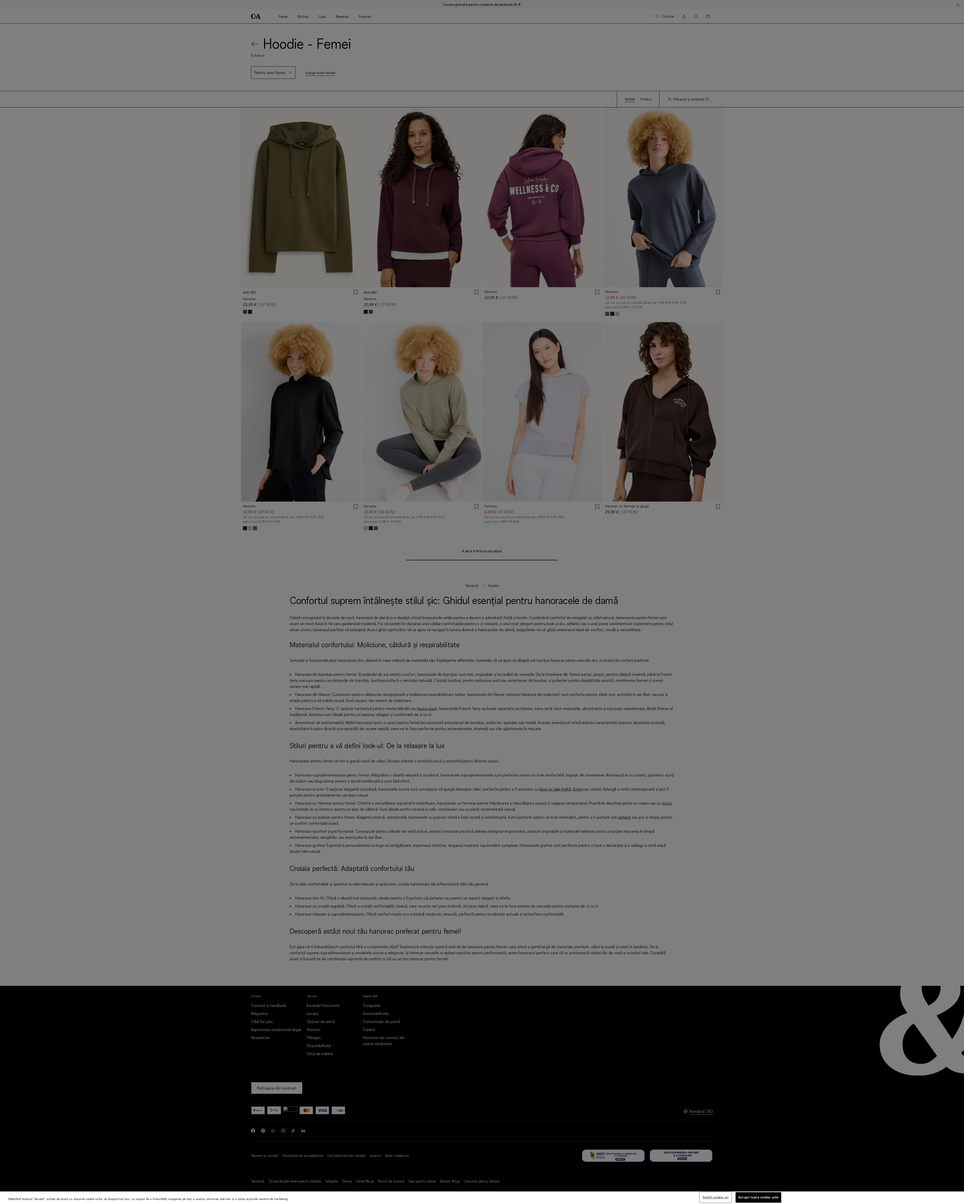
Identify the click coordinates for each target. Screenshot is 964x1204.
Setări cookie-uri (716, 1197)
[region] (482, 1197)
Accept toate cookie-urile (758, 1197)
